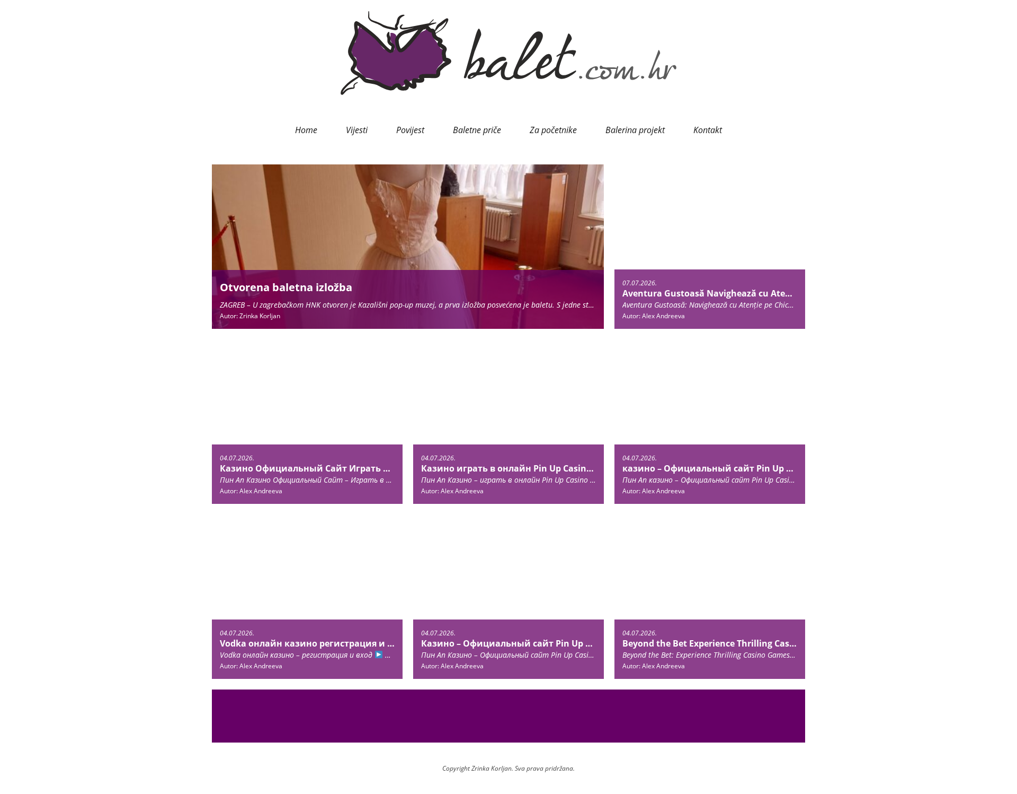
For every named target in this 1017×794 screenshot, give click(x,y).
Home (306, 130)
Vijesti (357, 130)
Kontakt (707, 130)
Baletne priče (477, 130)
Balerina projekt (635, 130)
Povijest (410, 130)
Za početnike (553, 130)
